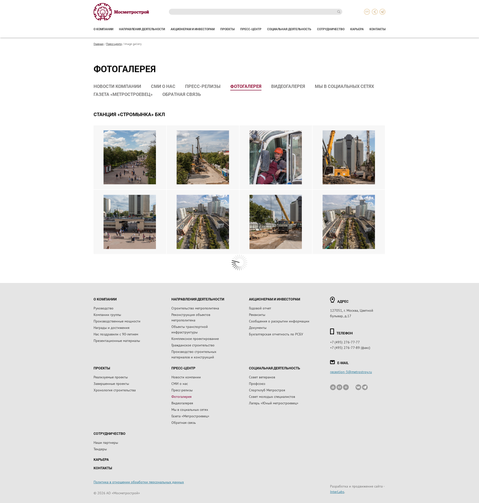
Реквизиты (257, 314)
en (367, 11)
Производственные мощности (117, 321)
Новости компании (117, 86)
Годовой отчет (260, 308)
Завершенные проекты (111, 383)
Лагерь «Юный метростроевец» (273, 403)
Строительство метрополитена (195, 308)
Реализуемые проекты (111, 377)
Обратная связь (181, 94)
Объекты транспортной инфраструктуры (189, 329)
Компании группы (107, 314)
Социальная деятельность (289, 29)
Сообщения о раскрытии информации (279, 321)
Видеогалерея (288, 86)
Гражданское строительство (193, 345)
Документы (257, 327)
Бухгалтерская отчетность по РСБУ (276, 334)
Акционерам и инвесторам (193, 29)
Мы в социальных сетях (344, 86)
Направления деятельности (142, 29)
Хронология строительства (115, 390)
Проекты (227, 29)
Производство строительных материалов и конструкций (193, 354)
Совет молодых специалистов (272, 396)
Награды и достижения (111, 327)
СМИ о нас (163, 86)
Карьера (357, 29)
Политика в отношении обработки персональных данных (139, 482)
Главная (99, 44)
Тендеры (100, 449)
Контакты (377, 29)
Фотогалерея (245, 86)
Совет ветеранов (262, 377)
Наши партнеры (106, 442)
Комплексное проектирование (195, 338)
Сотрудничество (331, 29)
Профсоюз (257, 383)
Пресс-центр (250, 29)
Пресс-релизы (203, 86)
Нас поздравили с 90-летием (116, 334)
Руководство (104, 308)
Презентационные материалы (117, 340)
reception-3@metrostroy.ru (351, 371)
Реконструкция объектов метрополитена (190, 317)
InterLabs (337, 491)
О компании (103, 29)
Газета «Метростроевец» (123, 94)
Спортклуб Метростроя (267, 390)
